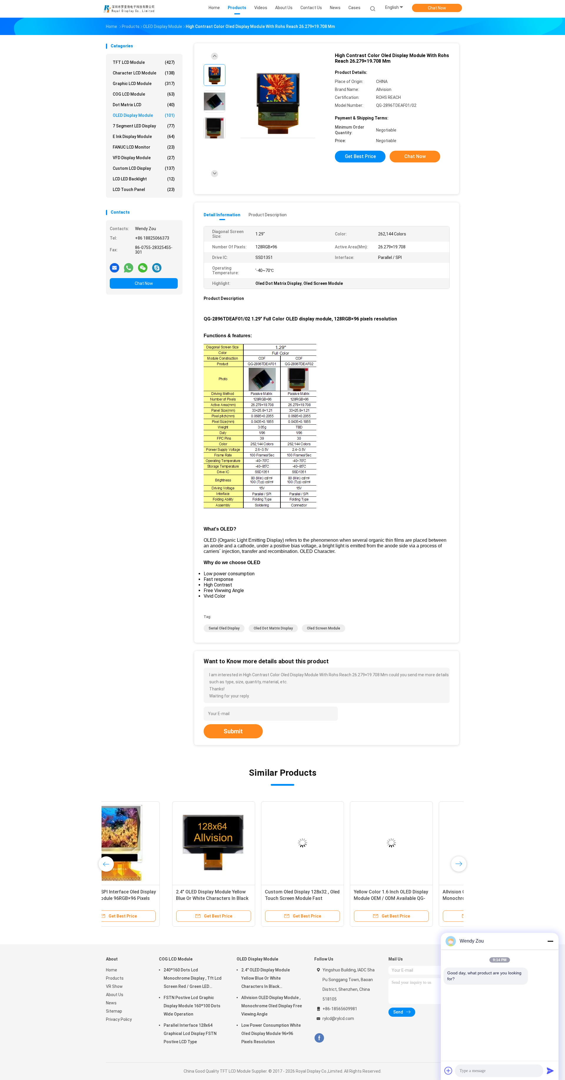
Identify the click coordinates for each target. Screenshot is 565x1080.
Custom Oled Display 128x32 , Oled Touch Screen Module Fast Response (236, 898)
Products (115, 978)
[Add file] (448, 1070)
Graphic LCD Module (144, 83)
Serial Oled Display (224, 628)
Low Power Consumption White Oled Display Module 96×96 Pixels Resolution (271, 1033)
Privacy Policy (119, 1019)
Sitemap (114, 1011)
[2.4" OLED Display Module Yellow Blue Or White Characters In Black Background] (147, 843)
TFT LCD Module (144, 62)
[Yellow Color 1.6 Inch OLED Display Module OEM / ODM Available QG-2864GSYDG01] (325, 843)
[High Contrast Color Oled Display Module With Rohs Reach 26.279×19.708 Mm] (277, 102)
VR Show (114, 986)
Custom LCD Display (144, 168)
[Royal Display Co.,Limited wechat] (142, 267)
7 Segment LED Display (144, 126)
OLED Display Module (144, 115)
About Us (114, 994)
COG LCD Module (144, 94)
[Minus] (550, 941)
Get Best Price (360, 156)
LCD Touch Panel (144, 189)
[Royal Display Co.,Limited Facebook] (319, 1038)
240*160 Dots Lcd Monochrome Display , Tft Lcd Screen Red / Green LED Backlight (193, 979)
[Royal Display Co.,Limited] (129, 9)
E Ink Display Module (144, 136)
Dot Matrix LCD (144, 104)
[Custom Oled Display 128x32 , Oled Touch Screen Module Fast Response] (236, 843)
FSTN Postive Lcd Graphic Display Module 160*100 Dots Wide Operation (192, 1005)
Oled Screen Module (323, 628)
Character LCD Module (144, 73)
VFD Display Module (144, 157)
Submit (233, 731)
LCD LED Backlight (144, 179)
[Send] (550, 1070)
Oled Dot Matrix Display (273, 628)
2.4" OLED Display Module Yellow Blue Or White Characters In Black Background (146, 898)
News (111, 1003)
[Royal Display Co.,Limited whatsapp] (128, 267)
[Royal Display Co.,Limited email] (114, 267)
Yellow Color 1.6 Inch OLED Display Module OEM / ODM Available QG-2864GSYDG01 (325, 898)
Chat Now (437, 8)
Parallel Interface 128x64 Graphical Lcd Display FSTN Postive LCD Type (190, 1033)
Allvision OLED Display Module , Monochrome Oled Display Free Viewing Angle (410, 898)
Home (111, 970)
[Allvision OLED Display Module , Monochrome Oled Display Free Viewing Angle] (414, 843)
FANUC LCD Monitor (144, 147)
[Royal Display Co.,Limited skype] (157, 267)
